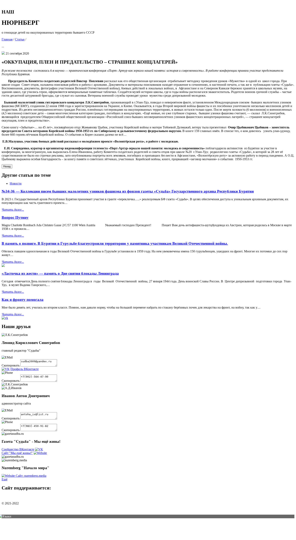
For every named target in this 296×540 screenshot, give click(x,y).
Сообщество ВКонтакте (18, 449)
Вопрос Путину (15, 217)
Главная (7, 39)
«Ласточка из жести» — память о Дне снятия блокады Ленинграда (60, 273)
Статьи (20, 39)
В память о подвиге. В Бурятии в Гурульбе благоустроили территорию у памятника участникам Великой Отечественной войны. (115, 243)
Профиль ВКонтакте (24, 369)
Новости (16, 183)
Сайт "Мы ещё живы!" (17, 453)
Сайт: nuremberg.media (31, 475)
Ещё (4, 479)
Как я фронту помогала (22, 299)
